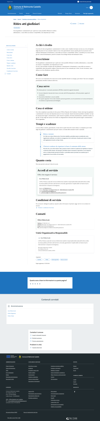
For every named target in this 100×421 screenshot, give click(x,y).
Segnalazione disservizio (33, 396)
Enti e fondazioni (9, 372)
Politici (7, 375)
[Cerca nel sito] (91, 7)
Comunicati (75, 368)
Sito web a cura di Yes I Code (13, 418)
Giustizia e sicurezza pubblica (57, 366)
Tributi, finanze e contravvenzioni (58, 375)
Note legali (53, 396)
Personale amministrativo (11, 377)
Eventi (74, 382)
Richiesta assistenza (33, 398)
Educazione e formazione (34, 381)
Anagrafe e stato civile (33, 370)
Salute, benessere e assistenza (58, 372)
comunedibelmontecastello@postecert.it (17, 401)
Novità (21, 13)
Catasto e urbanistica (33, 377)
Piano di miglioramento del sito (30, 412)
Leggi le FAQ (31, 391)
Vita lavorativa (54, 379)
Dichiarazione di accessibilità (57, 404)
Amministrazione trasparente (57, 393)
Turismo (52, 377)
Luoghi (74, 379)
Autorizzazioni (31, 375)
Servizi (27, 13)
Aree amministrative (10, 368)
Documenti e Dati (10, 379)
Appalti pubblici (31, 372)
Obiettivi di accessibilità (56, 407)
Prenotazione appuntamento (34, 393)
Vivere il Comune (37, 13)
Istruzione (77, 13)
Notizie (74, 366)
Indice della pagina (10, 45)
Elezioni (60, 13)
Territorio (75, 384)
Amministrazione (12, 13)
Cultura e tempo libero (33, 379)
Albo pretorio (54, 391)
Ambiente (30, 368)
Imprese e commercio (55, 368)
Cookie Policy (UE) (55, 402)
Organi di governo (10, 366)
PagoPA (52, 398)
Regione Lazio (10, 1)
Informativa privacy (55, 400)
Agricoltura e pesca (32, 366)
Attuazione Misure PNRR (11, 412)
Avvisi (74, 370)
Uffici (7, 370)
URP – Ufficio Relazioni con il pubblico (14, 399)
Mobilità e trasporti (55, 370)
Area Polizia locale (44, 178)
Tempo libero (68, 13)
